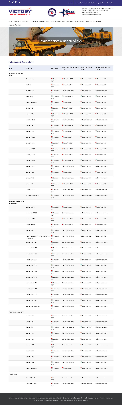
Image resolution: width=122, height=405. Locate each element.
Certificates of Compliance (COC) (40, 21)
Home (10, 21)
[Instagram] (16, 2)
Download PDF (68, 79)
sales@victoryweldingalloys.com (91, 14)
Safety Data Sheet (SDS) (58, 21)
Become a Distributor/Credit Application (85, 3)
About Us (70, 3)
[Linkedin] (19, 2)
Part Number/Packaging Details (75, 21)
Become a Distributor (46, 400)
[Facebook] (9, 2)
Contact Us (110, 3)
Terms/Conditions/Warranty (79, 400)
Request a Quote (101, 3)
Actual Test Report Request (93, 21)
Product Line (17, 21)
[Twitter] (13, 2)
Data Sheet (25, 21)
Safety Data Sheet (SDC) (56, 398)
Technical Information (15, 25)
